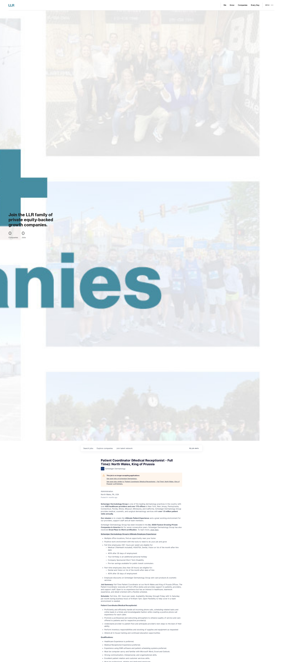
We (225, 5)
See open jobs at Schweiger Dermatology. (122, 478)
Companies (242, 5)
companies (105, 448)
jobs (88, 448)
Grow (232, 5)
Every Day (255, 5)
